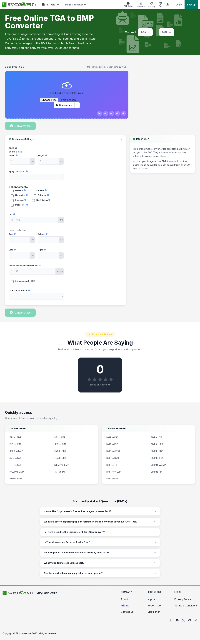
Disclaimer (154, 611)
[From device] (99, 113)
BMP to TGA (157, 458)
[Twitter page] (183, 620)
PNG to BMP (60, 451)
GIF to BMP (59, 437)
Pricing (125, 605)
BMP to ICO (112, 444)
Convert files (23, 126)
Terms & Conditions (186, 605)
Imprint (152, 599)
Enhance (42, 195)
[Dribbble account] (196, 620)
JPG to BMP (60, 444)
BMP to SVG (112, 458)
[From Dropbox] (111, 113)
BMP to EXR (112, 478)
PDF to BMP (60, 471)
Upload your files (14, 67)
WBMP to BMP (61, 464)
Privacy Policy (182, 599)
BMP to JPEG (113, 451)
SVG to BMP (16, 458)
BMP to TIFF (112, 464)
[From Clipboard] (123, 113)
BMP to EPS (112, 437)
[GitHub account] (189, 620)
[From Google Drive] (117, 113)
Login (179, 4)
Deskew (19, 190)
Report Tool (154, 605)
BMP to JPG (157, 444)
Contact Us (127, 611)
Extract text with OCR (25, 281)
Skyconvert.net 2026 (26, 633)
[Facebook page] (170, 620)
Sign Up (191, 4)
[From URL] (105, 113)
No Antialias (42, 200)
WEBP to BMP (17, 471)
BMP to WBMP (158, 464)
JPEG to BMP (16, 451)
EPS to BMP (16, 437)
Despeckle (20, 205)
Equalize (39, 190)
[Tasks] (167, 5)
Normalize (20, 195)
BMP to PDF (157, 471)
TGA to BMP (60, 458)
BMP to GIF (156, 437)
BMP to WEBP (113, 471)
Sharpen (19, 200)
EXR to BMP (16, 478)
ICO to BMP (15, 444)
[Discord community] (177, 620)
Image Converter (74, 4)
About (124, 599)
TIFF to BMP (16, 464)
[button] (50, 4)
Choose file (65, 105)
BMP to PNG (157, 451)
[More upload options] (77, 105)
